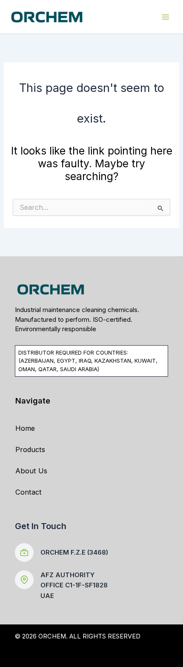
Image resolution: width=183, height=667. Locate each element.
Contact (28, 492)
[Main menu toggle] (165, 17)
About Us (31, 471)
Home (25, 428)
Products (30, 449)
